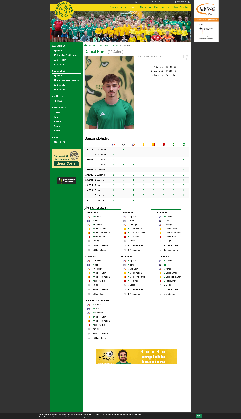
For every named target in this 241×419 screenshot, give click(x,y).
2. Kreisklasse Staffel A (68, 80)
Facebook (129, 2)
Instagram (141, 2)
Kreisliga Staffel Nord (67, 55)
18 (113, 160)
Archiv (55, 137)
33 (94, 217)
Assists (57, 122)
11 (123, 195)
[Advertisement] (136, 388)
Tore (56, 117)
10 (113, 195)
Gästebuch (185, 7)
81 (94, 305)
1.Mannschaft (58, 46)
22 (94, 309)
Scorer (57, 126)
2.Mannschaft (58, 71)
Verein (123, 7)
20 (94, 313)
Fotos (156, 7)
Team (59, 51)
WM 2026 (180, 2)
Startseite (114, 7)
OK (198, 416)
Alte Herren (57, 96)
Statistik (61, 64)
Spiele (57, 112)
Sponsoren (166, 7)
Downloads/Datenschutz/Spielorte (161, 2)
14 (113, 170)
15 (113, 149)
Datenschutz (136, 415)
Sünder (57, 131)
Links (175, 7)
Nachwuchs (145, 7)
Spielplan (61, 60)
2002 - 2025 (59, 142)
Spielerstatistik (59, 108)
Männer (133, 7)
